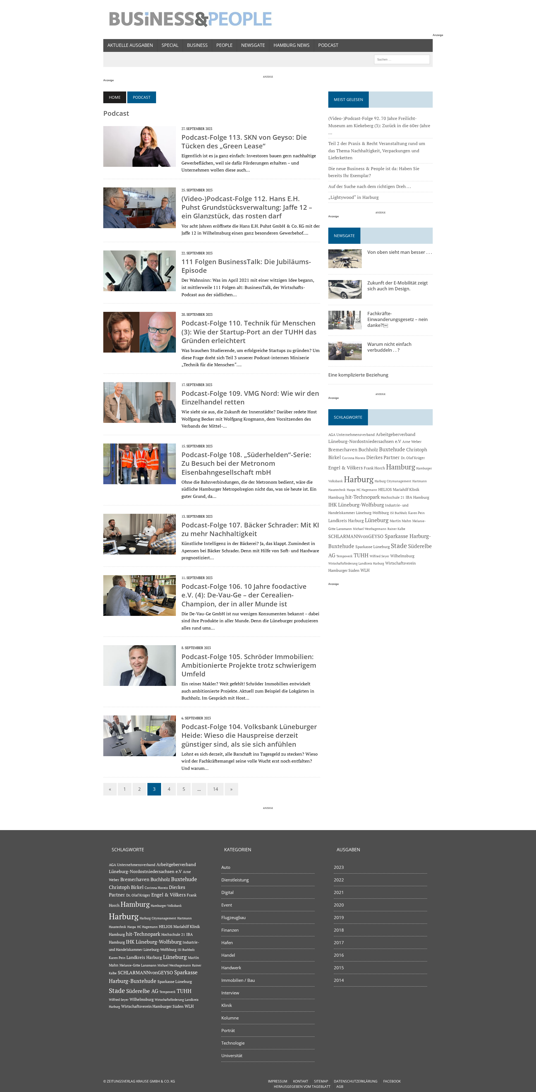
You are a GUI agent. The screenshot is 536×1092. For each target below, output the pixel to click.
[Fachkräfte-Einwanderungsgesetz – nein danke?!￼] (345, 326)
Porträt (228, 1030)
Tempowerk (344, 556)
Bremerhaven (342, 450)
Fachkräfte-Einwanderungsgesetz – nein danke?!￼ (397, 319)
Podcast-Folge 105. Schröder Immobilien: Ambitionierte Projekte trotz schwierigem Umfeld (248, 665)
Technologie (233, 1043)
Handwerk (231, 967)
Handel (228, 955)
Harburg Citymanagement (393, 481)
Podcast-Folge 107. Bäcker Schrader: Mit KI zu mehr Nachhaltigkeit (250, 529)
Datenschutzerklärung (355, 1081)
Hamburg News (292, 45)
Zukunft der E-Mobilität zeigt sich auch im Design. (397, 286)
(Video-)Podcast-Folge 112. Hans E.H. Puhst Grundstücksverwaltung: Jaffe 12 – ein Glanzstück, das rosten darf (246, 207)
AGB (339, 1086)
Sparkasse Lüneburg (372, 546)
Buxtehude (392, 449)
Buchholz (368, 450)
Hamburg (400, 466)
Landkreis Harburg (346, 520)
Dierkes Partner (383, 457)
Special (170, 45)
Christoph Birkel (126, 887)
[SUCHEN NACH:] (402, 59)
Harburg (359, 479)
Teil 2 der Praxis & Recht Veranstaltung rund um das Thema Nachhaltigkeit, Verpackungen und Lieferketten (376, 150)
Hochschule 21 (393, 497)
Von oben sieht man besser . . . (399, 252)
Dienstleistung (235, 880)
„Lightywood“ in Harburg (353, 197)
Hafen (227, 942)
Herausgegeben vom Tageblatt (302, 1086)
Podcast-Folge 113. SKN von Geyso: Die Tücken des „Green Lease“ (244, 141)
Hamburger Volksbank (166, 906)
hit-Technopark (362, 496)
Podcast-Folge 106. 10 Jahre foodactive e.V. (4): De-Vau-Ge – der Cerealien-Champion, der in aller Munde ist (244, 595)
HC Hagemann (366, 490)
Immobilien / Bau (238, 980)
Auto (225, 867)
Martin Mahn (400, 520)
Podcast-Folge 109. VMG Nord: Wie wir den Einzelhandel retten (250, 397)
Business (197, 45)
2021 (339, 892)
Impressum (277, 1081)
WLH (365, 570)
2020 (339, 905)
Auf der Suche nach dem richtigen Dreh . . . (369, 186)
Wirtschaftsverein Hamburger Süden (152, 1006)
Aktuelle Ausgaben (130, 45)
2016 (339, 955)
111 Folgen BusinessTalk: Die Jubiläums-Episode (246, 266)
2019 (339, 917)
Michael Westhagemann (369, 529)
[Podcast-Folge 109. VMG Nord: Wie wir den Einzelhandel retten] (139, 419)
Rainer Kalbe (396, 529)
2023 (339, 867)
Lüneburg (377, 520)
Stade (399, 545)
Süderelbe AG (142, 990)
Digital (227, 892)
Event (226, 905)
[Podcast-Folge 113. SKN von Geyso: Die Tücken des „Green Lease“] (139, 163)
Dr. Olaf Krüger (413, 457)
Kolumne (230, 1018)
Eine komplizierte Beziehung (358, 375)
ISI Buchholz (398, 513)
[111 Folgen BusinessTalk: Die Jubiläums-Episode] (139, 287)
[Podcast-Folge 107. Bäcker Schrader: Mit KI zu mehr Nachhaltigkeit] (139, 551)
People (224, 45)
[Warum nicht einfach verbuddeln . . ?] (345, 356)
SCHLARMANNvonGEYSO (356, 536)
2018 (339, 930)
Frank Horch (374, 468)
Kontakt (300, 1081)
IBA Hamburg (417, 497)
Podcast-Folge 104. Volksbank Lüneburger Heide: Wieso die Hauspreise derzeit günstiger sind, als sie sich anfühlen (249, 735)
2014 (339, 980)
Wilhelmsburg (402, 555)
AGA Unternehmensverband (351, 434)
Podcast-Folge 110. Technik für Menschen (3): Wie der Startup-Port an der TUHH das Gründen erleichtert (249, 331)
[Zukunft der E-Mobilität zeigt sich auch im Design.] (345, 295)
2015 (339, 967)
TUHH (361, 555)
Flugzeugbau (233, 917)
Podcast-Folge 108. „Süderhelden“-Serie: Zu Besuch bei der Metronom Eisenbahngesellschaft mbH (246, 463)
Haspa (351, 490)
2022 (339, 880)
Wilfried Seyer (379, 556)
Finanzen (230, 930)
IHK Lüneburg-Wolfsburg (356, 505)
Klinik (226, 1005)
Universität (231, 1055)
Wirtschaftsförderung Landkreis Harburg (356, 563)
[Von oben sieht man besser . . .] (345, 264)
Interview (230, 992)
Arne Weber (412, 441)
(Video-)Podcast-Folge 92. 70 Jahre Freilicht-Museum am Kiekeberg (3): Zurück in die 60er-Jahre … (379, 125)
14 (215, 789)
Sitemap (321, 1081)
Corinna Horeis (353, 457)
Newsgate (253, 45)
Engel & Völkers (345, 467)
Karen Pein (416, 512)
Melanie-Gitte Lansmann (137, 965)
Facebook (392, 1081)
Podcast (328, 45)
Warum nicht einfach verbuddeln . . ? (389, 347)
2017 (339, 942)
